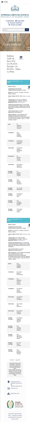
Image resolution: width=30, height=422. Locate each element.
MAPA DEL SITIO (15, 393)
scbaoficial (10, 21)
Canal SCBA (20, 21)
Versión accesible (15, 25)
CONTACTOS (14, 388)
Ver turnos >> (21, 102)
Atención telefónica (15, 23)
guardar (18, 360)
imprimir (12, 360)
